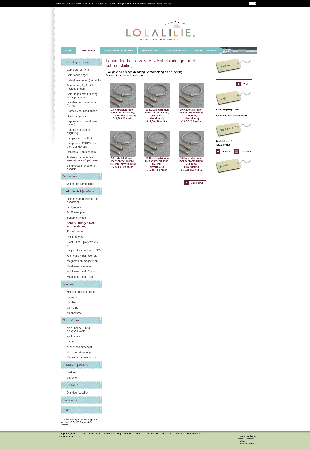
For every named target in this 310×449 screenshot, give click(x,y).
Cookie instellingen (247, 443)
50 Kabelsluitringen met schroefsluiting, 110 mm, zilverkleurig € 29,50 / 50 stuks (123, 163)
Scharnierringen (76, 217)
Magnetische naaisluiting (82, 357)
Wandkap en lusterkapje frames (81, 104)
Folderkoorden (75, 231)
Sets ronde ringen (77, 75)
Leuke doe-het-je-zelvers (78, 191)
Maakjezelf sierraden (79, 266)
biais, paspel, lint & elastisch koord (78, 329)
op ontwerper (74, 312)
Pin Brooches (75, 236)
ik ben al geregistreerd (228, 109)
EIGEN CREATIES (176, 50)
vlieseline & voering (79, 352)
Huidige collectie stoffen (81, 291)
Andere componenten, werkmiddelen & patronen (82, 159)
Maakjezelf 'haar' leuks (80, 276)
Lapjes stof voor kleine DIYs (84, 250)
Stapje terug (197, 183)
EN (255, 3)
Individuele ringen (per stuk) (84, 80)
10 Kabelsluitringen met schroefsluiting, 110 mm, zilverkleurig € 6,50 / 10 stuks (123, 114)
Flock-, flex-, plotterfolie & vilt (82, 243)
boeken (71, 372)
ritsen (70, 341)
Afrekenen (246, 151)
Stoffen (68, 284)
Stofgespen (74, 207)
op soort (72, 297)
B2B (66, 409)
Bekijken (226, 151)
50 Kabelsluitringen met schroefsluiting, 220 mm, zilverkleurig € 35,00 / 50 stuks (191, 164)
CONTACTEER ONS (205, 50)
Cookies (242, 441)
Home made (70, 385)
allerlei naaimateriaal (79, 346)
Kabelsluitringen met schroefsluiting (80, 224)
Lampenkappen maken (77, 62)
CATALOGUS (88, 50)
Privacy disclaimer (247, 436)
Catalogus (99, 3)
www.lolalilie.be (83, 3)
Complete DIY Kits (78, 69)
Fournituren (71, 320)
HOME (68, 50)
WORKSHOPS (150, 50)
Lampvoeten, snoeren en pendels (82, 167)
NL (251, 3)
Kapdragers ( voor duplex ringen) (82, 123)
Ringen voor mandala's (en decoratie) (83, 200)
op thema (72, 307)
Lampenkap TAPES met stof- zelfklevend (81, 145)
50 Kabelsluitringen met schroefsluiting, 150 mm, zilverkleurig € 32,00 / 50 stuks (157, 164)
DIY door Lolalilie (77, 392)
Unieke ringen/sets (78, 116)
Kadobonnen (71, 400)
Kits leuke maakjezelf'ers (82, 255)
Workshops (70, 176)
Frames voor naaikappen (82, 110)
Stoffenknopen (76, 212)
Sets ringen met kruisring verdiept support (82, 95)
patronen (72, 377)
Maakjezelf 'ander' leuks (81, 271)
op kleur (72, 302)
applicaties (73, 336)
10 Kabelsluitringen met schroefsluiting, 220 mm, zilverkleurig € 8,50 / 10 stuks (191, 115)
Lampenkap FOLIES (79, 138)
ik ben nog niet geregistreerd (232, 115)
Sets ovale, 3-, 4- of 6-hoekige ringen (80, 87)
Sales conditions (246, 438)
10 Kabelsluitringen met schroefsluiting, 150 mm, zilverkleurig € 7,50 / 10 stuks (157, 115)
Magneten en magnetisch (82, 261)
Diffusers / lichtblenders (81, 152)
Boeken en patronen (75, 365)
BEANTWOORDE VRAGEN (118, 50)
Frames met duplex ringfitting (78, 131)
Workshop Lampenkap (80, 183)
